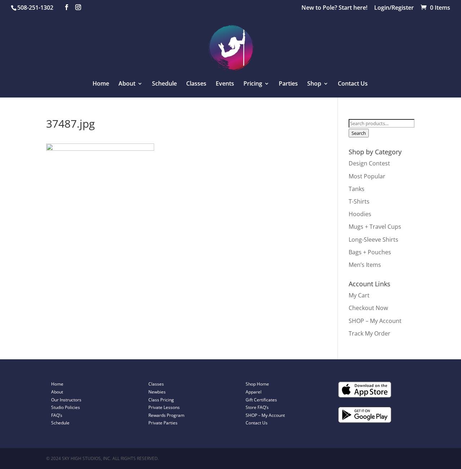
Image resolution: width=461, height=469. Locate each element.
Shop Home (257, 384)
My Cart (359, 295)
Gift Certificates (261, 400)
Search (359, 133)
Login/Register (394, 8)
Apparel (253, 392)
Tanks (356, 189)
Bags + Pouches (370, 252)
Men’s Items (365, 265)
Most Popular (367, 176)
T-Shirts (359, 201)
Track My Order (369, 333)
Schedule (164, 84)
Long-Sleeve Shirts (373, 239)
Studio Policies (65, 407)
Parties (288, 84)
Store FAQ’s (257, 407)
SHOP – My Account (375, 321)
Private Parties (163, 423)
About (57, 392)
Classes (196, 84)
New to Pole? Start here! (334, 8)
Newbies (157, 392)
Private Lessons (164, 407)
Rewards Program (166, 415)
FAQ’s (56, 415)
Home (101, 84)
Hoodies (360, 214)
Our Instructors (66, 400)
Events (225, 84)
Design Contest (369, 163)
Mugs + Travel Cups (375, 227)
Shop (314, 84)
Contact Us (353, 84)
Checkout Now (368, 308)
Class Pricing (161, 400)
